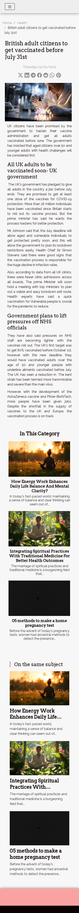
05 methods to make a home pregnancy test (39, 623)
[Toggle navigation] (10, 6)
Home (7, 23)
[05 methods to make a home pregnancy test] (39, 598)
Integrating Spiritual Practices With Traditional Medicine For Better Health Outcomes (39, 556)
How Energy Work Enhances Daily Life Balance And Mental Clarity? (39, 486)
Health (22, 23)
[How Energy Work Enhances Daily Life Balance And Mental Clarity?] (39, 459)
